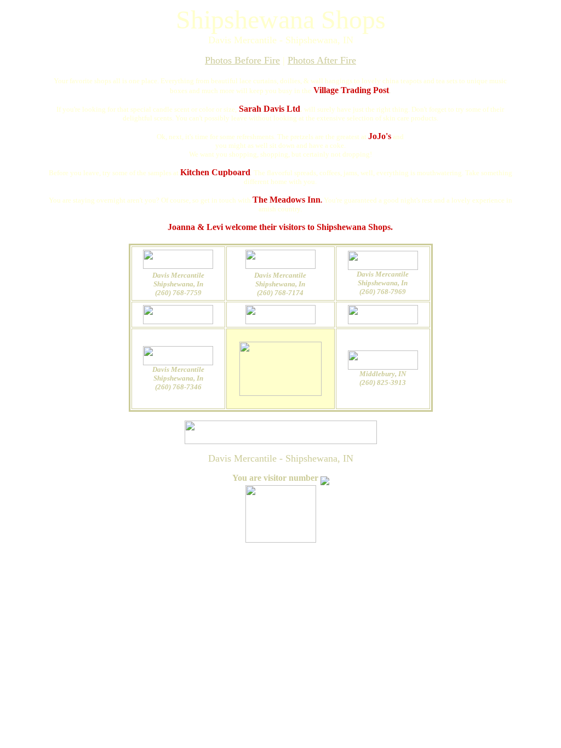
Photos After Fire (322, 60)
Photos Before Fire (242, 60)
